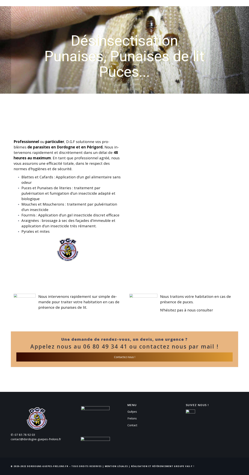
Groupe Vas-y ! (184, 466)
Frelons (164, 6)
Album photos (188, 6)
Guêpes (146, 6)
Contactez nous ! (124, 357)
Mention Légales (116, 466)
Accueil (128, 6)
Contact (228, 6)
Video (210, 6)
